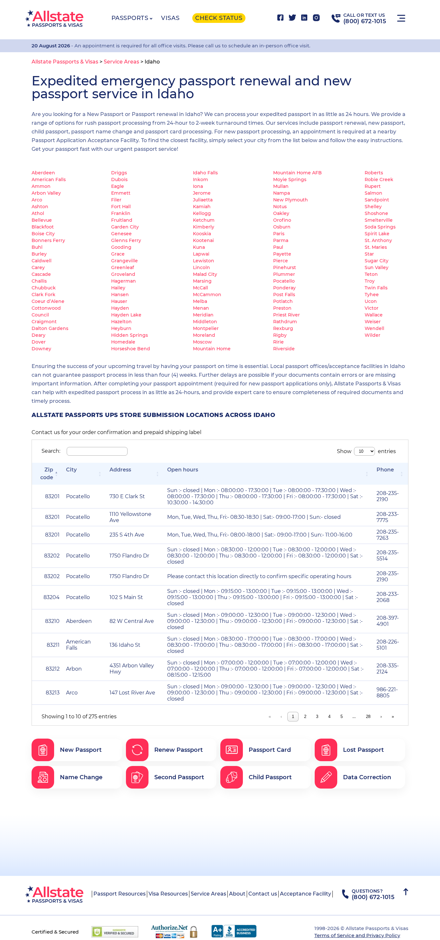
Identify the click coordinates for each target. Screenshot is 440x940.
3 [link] (317, 716)
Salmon (373, 193)
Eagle (117, 186)
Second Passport (179, 777)
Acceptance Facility (305, 894)
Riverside (284, 349)
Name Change (81, 777)
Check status (218, 18)
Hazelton (121, 322)
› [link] (381, 716)
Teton (371, 274)
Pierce (280, 261)
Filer (116, 200)
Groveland (123, 274)
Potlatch (283, 301)
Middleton (205, 322)
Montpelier (206, 328)
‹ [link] (281, 716)
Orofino (282, 220)
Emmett (120, 193)
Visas (170, 18)
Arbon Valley (46, 193)
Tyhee (372, 294)
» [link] (393, 716)
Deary (38, 335)
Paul (278, 247)
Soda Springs (380, 227)
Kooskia (202, 234)
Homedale (123, 342)
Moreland (204, 335)
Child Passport (270, 777)
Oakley (281, 213)
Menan (201, 308)
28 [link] (368, 716)
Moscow (202, 342)
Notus (280, 206)
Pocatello (284, 281)
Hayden (120, 308)
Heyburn (121, 328)
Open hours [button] (182, 470)
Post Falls (284, 294)
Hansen (120, 294)
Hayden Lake (126, 315)
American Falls (49, 179)
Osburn (282, 227)
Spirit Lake (377, 234)
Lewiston (203, 261)
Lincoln (201, 267)
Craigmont (44, 322)
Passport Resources (119, 894)
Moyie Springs (289, 179)
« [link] (270, 716)
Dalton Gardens (50, 328)
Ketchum (204, 220)
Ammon (41, 186)
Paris (278, 234)
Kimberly (203, 227)
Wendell (374, 328)
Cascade (41, 274)
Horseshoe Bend (130, 349)
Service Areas (208, 894)
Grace (118, 254)
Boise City (43, 234)
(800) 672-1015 (364, 21)
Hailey (118, 288)
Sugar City (376, 261)
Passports (129, 18)
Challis (39, 281)
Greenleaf (122, 267)
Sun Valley (376, 267)
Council (40, 315)
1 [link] (293, 716)
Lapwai (201, 254)
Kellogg (202, 213)
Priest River (286, 315)
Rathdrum (285, 322)
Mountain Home (212, 349)
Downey (41, 349)
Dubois (119, 179)
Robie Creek (379, 179)
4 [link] (329, 716)
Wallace (374, 315)
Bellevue (42, 220)
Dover (39, 342)
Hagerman (123, 281)
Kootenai (203, 240)
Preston (282, 308)
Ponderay (284, 288)
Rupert (373, 186)
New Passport (81, 749)
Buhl (37, 247)
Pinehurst (284, 267)
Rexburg (283, 328)
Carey (38, 267)
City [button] (71, 470)
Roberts (374, 173)
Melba (200, 301)
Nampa (281, 193)
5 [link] (341, 716)
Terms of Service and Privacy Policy (357, 935)
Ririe (278, 342)
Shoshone (376, 213)
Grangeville (124, 261)
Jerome (202, 193)
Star (369, 254)
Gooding (121, 247)
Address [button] (120, 470)
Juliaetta (203, 200)
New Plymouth (290, 200)
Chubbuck (44, 288)
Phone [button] (385, 470)
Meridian (203, 315)
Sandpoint (377, 200)
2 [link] (305, 716)
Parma (280, 240)
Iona (198, 186)
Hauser (119, 301)
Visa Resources (168, 894)
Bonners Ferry (48, 240)
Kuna (199, 247)
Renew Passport (178, 749)
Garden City (125, 227)
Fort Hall (121, 206)
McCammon (207, 294)
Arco (37, 200)
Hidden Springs (129, 335)
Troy (370, 281)
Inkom (200, 179)
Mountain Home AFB (297, 173)
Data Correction (367, 777)
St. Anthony (378, 240)
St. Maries (376, 247)
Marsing (202, 281)
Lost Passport (363, 749)
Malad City (205, 274)
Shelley (373, 206)
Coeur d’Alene (48, 301)
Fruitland (121, 220)
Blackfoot (43, 227)
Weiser (373, 322)
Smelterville (379, 220)
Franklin (120, 213)
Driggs (119, 173)
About (237, 894)
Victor (371, 308)
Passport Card (270, 749)
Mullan (281, 186)
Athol (38, 213)
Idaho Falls (205, 173)
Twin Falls (376, 288)
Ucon (371, 301)
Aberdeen (43, 173)
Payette (282, 254)
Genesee (121, 234)
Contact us (262, 894)
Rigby (280, 335)
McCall (200, 288)
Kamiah (202, 206)
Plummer (284, 274)
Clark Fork (43, 294)
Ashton (40, 206)
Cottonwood (46, 308)
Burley (39, 254)
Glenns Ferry (126, 240)
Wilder (372, 335)
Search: (51, 451)
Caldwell (42, 261)
